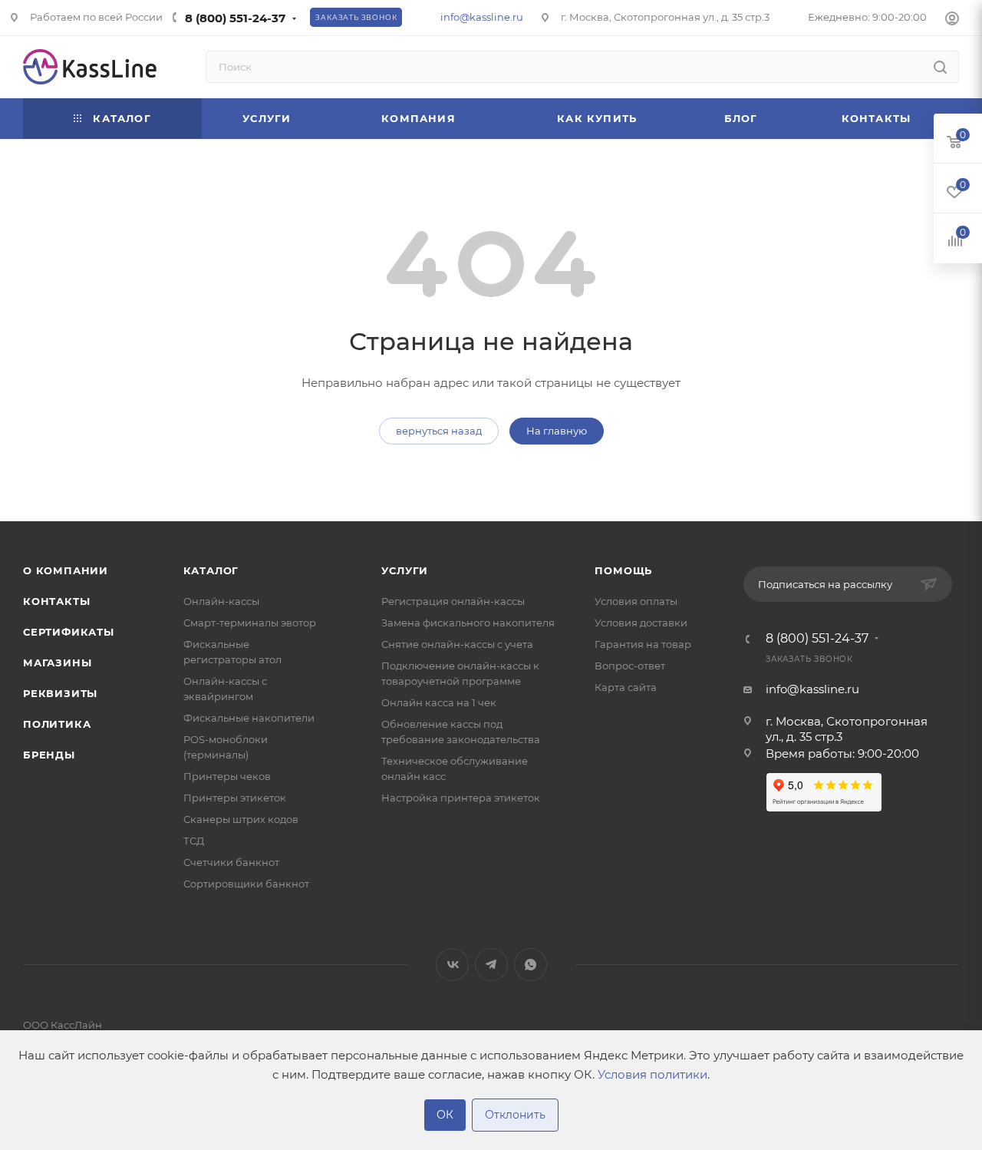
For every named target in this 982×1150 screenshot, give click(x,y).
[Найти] (940, 67)
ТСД (193, 840)
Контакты (56, 601)
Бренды (49, 754)
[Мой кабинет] (952, 20)
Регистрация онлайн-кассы (453, 601)
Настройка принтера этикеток (460, 797)
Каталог (211, 570)
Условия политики (652, 1074)
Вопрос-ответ (630, 665)
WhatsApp (530, 964)
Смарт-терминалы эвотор (249, 622)
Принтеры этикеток (234, 797)
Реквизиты (60, 693)
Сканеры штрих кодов (240, 819)
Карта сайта (626, 687)
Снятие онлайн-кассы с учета (457, 644)
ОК (445, 1115)
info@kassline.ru (481, 17)
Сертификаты (68, 632)
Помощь (623, 570)
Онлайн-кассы (221, 601)
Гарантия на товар (643, 644)
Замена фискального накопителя (468, 622)
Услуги (404, 570)
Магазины (57, 662)
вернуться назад (439, 431)
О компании (65, 570)
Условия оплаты (636, 601)
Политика (57, 724)
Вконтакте (452, 964)
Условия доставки (641, 622)
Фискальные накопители (249, 718)
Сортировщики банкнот (246, 883)
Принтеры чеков (227, 776)
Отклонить (515, 1115)
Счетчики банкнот (231, 862)
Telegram (491, 964)
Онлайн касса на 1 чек (438, 702)
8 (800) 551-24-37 (235, 18)
